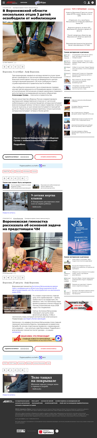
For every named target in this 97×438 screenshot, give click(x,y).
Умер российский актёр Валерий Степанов (81, 100)
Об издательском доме (22, 401)
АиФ (15, 62)
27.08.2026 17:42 (7, 218)
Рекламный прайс (37, 403)
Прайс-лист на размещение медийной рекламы (74, 403)
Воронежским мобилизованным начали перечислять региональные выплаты (50, 186)
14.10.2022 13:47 (7, 7)
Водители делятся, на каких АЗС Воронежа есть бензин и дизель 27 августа (79, 29)
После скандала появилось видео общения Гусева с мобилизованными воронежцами (36, 139)
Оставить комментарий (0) (48, 157)
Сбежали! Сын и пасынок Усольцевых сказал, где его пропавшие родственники (83, 273)
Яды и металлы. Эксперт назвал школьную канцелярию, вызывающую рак (81, 81)
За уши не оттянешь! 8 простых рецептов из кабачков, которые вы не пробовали (83, 267)
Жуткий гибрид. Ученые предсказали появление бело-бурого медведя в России (83, 279)
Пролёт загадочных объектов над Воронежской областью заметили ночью (79, 36)
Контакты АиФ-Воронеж (22, 403)
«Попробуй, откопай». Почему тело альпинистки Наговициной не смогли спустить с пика (82, 87)
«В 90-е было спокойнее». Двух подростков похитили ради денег (82, 260)
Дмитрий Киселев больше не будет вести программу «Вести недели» (82, 125)
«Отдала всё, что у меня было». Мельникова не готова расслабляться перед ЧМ (79, 21)
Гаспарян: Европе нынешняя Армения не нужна (80, 107)
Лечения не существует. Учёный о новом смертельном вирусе (82, 285)
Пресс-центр (35, 401)
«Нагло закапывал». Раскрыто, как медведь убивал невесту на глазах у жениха (82, 62)
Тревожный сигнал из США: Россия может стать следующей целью (82, 119)
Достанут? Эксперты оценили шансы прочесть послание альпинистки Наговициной (83, 292)
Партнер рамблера (31, 430)
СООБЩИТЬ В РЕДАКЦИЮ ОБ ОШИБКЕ (25, 405)
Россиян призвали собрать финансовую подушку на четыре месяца (81, 133)
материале (16, 332)
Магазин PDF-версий (47, 401)
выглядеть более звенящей (34, 319)
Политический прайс (51, 403)
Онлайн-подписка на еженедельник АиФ (67, 401)
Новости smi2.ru (9, 213)
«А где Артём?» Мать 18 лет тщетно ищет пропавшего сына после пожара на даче (82, 56)
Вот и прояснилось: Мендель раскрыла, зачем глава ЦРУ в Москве (83, 113)
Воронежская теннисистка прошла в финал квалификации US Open (79, 44)
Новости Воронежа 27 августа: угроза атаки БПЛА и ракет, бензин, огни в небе (79, 14)
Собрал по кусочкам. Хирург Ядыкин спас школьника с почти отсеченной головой (83, 68)
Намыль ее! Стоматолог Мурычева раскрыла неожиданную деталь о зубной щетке (82, 75)
